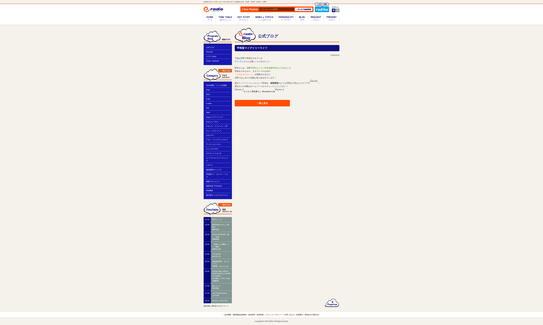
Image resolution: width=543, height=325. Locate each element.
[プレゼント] (331, 19)
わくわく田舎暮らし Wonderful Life (259, 91)
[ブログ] (302, 19)
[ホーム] (210, 19)
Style (208, 112)
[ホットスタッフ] (244, 19)
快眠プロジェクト (213, 181)
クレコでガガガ (212, 149)
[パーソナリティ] (286, 19)
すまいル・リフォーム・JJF (217, 126)
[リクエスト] (316, 19)
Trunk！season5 (212, 61)
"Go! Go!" (209, 52)
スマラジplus (211, 56)
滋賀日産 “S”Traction (214, 186)
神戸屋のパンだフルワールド (217, 195)
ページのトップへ (331, 302)
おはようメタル (212, 122)
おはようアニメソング (214, 117)
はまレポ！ (210, 135)
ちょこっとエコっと (213, 131)
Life (207, 108)
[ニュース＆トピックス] (264, 19)
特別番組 (209, 191)
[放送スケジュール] (225, 19)
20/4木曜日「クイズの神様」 (217, 85)
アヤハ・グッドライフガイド (217, 140)
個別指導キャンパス (213, 170)
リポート (209, 165)
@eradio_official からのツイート (216, 306)
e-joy (208, 99)
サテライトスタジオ (213, 153)
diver (208, 94)
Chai (208, 90)
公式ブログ (210, 47)
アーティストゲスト (213, 144)
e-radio (209, 103)
